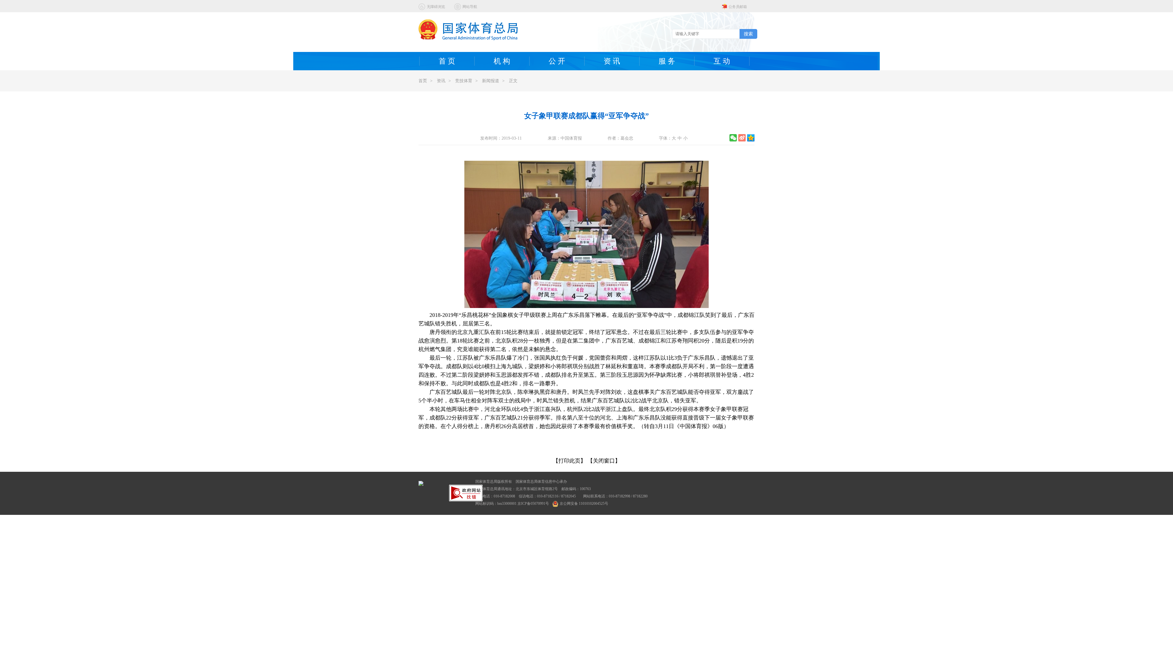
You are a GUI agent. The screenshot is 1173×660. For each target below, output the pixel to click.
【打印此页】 (569, 461)
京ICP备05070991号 (533, 503)
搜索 (748, 33)
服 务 (667, 61)
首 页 (447, 61)
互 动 (722, 61)
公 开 (557, 61)
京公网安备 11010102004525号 (584, 503)
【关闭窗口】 (603, 461)
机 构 (502, 61)
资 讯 (612, 61)
